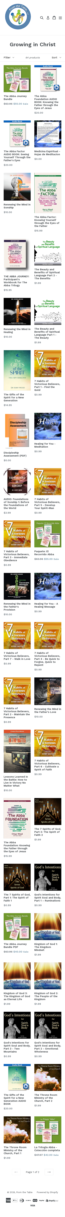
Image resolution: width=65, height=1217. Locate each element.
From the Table (24, 1192)
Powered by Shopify (47, 1192)
